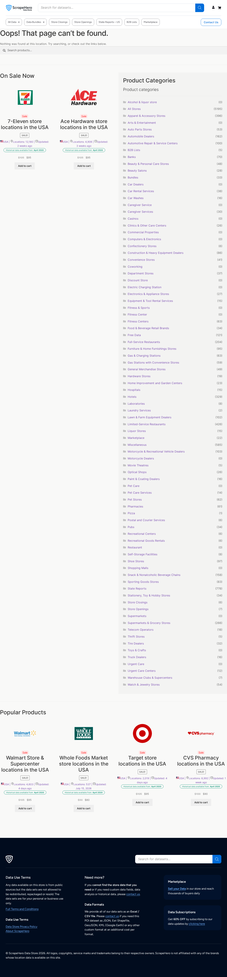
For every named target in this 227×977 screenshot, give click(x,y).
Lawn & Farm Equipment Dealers (149, 417)
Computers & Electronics (144, 239)
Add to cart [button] (24, 165)
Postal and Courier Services (146, 520)
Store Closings (59, 22)
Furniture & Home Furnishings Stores (152, 348)
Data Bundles (33, 22)
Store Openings (83, 22)
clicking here (197, 923)
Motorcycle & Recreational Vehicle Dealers (156, 451)
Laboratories (136, 403)
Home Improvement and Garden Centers (155, 383)
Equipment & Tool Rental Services (150, 301)
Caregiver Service (140, 205)
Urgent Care (136, 664)
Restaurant (135, 547)
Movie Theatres (138, 465)
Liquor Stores (137, 431)
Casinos (133, 218)
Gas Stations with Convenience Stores (153, 362)
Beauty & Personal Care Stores (148, 164)
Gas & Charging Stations (144, 355)
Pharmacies (135, 506)
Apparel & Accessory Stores (146, 116)
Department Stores (140, 273)
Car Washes (135, 198)
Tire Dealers (136, 643)
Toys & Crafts (137, 650)
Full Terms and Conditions (22, 909)
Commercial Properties (143, 232)
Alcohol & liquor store (142, 102)
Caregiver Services (140, 211)
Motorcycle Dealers (141, 458)
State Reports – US (109, 22)
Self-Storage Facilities (142, 554)
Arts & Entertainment (142, 122)
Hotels (132, 396)
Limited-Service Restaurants (146, 424)
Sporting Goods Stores (143, 582)
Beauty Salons (137, 170)
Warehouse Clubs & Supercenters (150, 677)
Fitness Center (137, 314)
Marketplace (150, 22)
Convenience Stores (141, 259)
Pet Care (133, 486)
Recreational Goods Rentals (146, 540)
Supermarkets (137, 616)
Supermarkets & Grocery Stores (149, 623)
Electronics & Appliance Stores (148, 294)
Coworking (135, 266)
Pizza (131, 513)
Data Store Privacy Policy (21, 926)
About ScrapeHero (17, 931)
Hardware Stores (139, 376)
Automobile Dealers (141, 136)
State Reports (137, 588)
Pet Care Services (140, 492)
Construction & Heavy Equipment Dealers (155, 253)
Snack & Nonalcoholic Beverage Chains (154, 575)
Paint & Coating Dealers (144, 479)
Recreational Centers (142, 533)
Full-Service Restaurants (144, 342)
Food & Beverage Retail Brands (148, 328)
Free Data (134, 335)
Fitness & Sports (139, 307)
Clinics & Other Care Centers (147, 225)
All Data (12, 22)
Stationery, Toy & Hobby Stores (149, 595)
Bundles (133, 177)
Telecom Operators (140, 629)
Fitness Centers (138, 321)
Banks (132, 157)
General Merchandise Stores (146, 369)
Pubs (131, 527)
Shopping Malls (138, 568)
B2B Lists (132, 22)
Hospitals (134, 390)
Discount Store (138, 280)
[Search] (199, 8)
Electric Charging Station (144, 287)
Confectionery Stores (142, 246)
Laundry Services (139, 410)
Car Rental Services (141, 191)
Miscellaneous (137, 444)
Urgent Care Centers (142, 670)
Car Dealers (135, 184)
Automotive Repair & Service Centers (153, 143)
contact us (133, 894)
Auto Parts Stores (140, 129)
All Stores (134, 109)
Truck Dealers (137, 657)
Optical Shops (137, 472)
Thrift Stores (136, 636)
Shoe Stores (136, 561)
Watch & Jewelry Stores (144, 684)
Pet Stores (135, 499)
